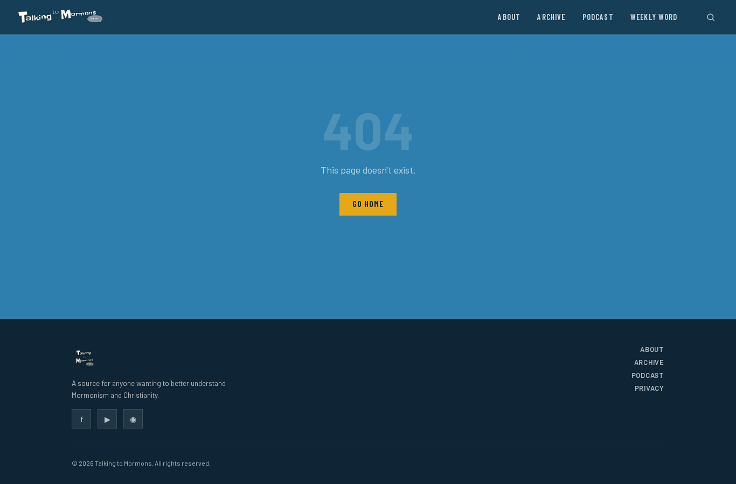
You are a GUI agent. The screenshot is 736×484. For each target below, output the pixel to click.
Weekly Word (654, 17)
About (509, 17)
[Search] (710, 17)
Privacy (649, 388)
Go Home (367, 204)
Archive (551, 17)
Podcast (598, 17)
